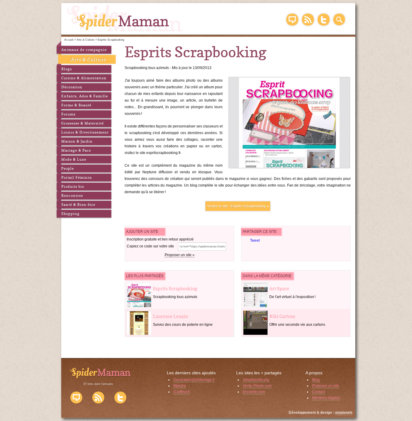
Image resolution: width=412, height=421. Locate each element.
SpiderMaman (125, 18)
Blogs (66, 69)
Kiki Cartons (282, 316)
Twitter (323, 19)
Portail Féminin (76, 177)
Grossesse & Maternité (82, 123)
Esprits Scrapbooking (248, 206)
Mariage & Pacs (76, 150)
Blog (292, 19)
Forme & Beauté (76, 105)
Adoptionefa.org (256, 380)
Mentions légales (326, 398)
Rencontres (72, 195)
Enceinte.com (254, 392)
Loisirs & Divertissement (85, 132)
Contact (318, 392)
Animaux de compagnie (84, 49)
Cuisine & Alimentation (83, 78)
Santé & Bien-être (78, 204)
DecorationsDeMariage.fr (194, 380)
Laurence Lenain (170, 316)
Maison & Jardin (77, 141)
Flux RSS (98, 397)
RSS (308, 19)
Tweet (255, 240)
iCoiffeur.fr (181, 392)
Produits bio (72, 186)
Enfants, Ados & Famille (84, 96)
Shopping (70, 213)
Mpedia (179, 386)
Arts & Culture (88, 59)
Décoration (71, 87)
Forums (68, 114)
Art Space (279, 288)
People (67, 168)
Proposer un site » (180, 255)
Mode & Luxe (73, 159)
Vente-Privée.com (257, 386)
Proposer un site (325, 386)
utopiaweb (343, 412)
